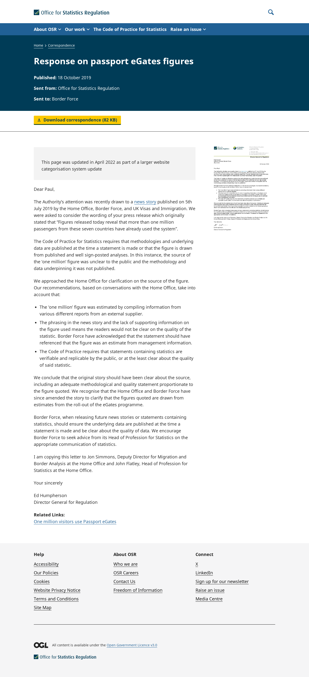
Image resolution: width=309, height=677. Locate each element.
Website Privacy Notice (57, 590)
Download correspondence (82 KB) (79, 120)
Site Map (42, 607)
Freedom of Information (137, 590)
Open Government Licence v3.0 (132, 645)
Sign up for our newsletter (222, 581)
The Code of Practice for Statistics (130, 29)
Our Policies (46, 573)
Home (38, 45)
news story (145, 202)
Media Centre (209, 599)
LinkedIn (204, 573)
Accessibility (46, 564)
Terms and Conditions (56, 599)
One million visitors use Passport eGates (75, 521)
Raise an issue (210, 590)
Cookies (42, 581)
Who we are (125, 564)
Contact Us (124, 581)
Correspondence (61, 45)
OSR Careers (126, 573)
